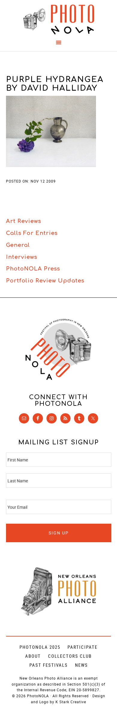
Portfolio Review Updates (45, 281)
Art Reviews (23, 221)
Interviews (21, 257)
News (81, 665)
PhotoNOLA (58, 19)
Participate (83, 647)
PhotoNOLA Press (33, 269)
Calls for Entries (32, 233)
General (18, 245)
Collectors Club (70, 656)
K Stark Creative (71, 701)
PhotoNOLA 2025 (40, 647)
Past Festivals (48, 665)
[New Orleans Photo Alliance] (58, 614)
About (33, 656)
